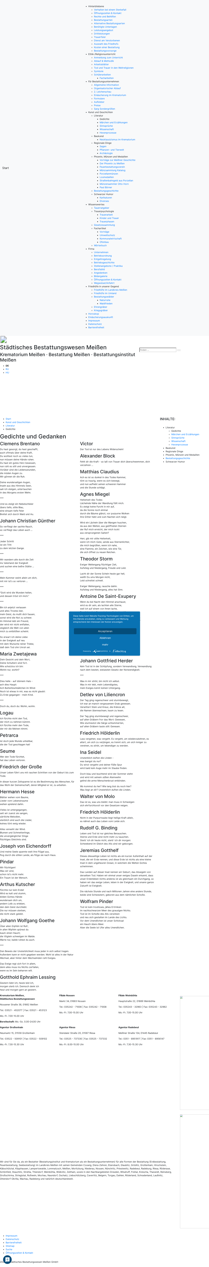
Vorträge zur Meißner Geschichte (117, 160)
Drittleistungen (102, 33)
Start (5, 168)
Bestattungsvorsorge (105, 50)
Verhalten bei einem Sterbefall (110, 9)
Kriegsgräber (101, 310)
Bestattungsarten (103, 20)
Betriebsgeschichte (104, 262)
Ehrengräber (100, 306)
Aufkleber (99, 101)
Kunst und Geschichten (18, 422)
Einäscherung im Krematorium (110, 95)
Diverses (104, 201)
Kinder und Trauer (109, 218)
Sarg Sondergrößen (104, 108)
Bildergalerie (100, 276)
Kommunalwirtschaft (111, 238)
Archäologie (106, 153)
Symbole (98, 71)
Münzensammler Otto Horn (114, 183)
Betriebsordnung (103, 255)
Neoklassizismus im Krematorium (117, 139)
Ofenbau (104, 242)
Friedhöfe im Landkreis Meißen (110, 289)
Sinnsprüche (106, 125)
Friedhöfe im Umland (105, 293)
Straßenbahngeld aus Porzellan (116, 180)
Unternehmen (101, 252)
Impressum (94, 320)
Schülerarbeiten (102, 74)
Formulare (99, 98)
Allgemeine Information (106, 84)
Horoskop (93, 313)
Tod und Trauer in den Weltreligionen (114, 67)
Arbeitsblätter (101, 64)
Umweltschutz (107, 235)
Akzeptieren (105, 631)
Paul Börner (106, 187)
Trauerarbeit (106, 214)
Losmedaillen (107, 177)
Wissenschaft (107, 129)
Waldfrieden (106, 303)
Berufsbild (99, 269)
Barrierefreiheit (96, 327)
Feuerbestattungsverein (112, 166)
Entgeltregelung (102, 259)
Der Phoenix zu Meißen (112, 163)
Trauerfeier (100, 37)
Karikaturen (106, 197)
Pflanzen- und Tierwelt (112, 149)
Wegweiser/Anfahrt (104, 283)
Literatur (10, 425)
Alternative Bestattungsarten (109, 23)
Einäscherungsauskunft (100, 317)
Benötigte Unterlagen (105, 26)
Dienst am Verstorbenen (107, 40)
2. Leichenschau (102, 91)
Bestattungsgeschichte (106, 190)
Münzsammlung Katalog (112, 170)
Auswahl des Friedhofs (106, 43)
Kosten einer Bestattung (107, 47)
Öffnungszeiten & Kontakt (107, 13)
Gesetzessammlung (104, 224)
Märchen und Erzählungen (114, 122)
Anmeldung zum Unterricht (108, 57)
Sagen (103, 146)
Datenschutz (95, 324)
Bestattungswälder (104, 296)
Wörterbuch (100, 245)
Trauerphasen (107, 221)
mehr (105, 644)
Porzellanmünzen (109, 173)
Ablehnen (105, 637)
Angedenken (100, 272)
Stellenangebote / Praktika (108, 265)
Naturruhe (105, 300)
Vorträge (104, 231)
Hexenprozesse (108, 132)
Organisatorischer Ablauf (107, 88)
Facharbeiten (107, 78)
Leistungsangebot (103, 30)
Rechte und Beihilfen (105, 16)
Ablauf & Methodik (104, 60)
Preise (97, 105)
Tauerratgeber (101, 207)
